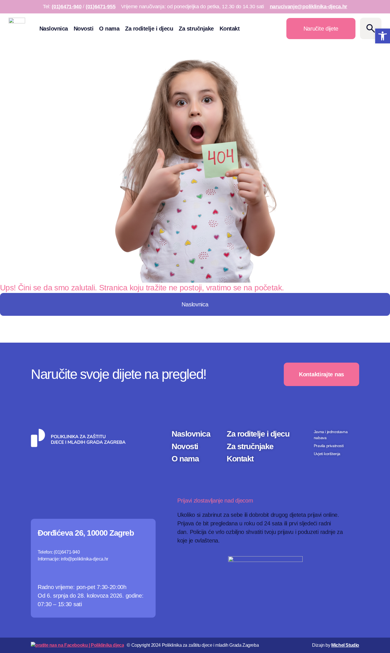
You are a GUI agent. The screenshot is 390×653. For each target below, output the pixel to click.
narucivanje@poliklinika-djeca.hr (308, 6)
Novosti (84, 28)
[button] (382, 36)
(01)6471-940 (66, 6)
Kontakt (230, 28)
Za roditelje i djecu (149, 28)
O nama (109, 28)
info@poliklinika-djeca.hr (84, 558)
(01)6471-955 (100, 6)
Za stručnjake (196, 28)
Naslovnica (53, 28)
